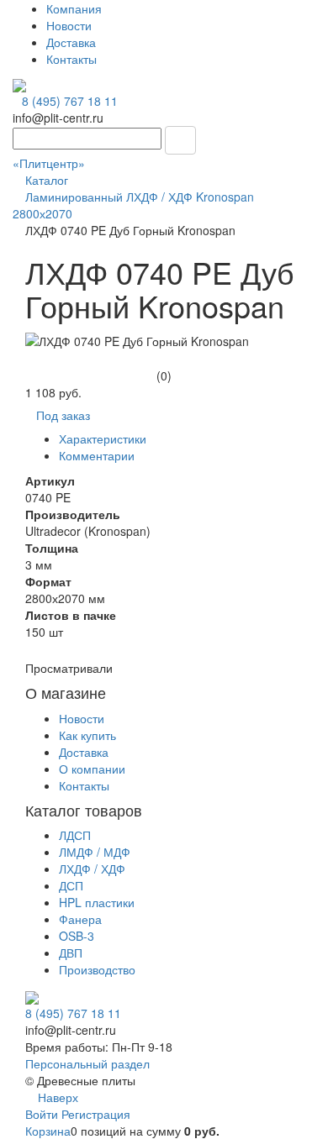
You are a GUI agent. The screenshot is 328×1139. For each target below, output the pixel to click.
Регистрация (95, 1113)
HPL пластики (97, 902)
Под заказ (63, 415)
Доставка (71, 42)
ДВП (70, 952)
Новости (69, 25)
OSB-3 (76, 935)
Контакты (71, 58)
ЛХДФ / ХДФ (92, 868)
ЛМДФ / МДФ (94, 851)
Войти (43, 1113)
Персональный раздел (87, 1063)
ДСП (71, 885)
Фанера (80, 919)
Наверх (56, 1097)
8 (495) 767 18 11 (70, 100)
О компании (92, 768)
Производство (97, 969)
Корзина (48, 1130)
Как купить (87, 735)
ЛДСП (75, 835)
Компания (74, 8)
